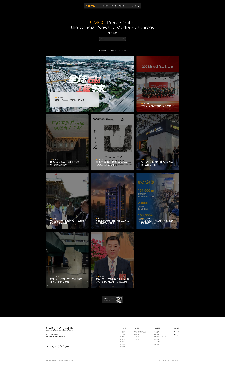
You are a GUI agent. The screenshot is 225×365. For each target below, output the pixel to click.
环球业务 (122, 337)
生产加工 (122, 334)
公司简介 (122, 332)
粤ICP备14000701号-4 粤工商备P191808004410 (59, 360)
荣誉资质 (122, 344)
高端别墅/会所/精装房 (160, 337)
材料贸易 (136, 334)
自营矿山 (136, 337)
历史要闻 (123, 50)
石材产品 (136, 339)
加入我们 (176, 331)
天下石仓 (168, 360)
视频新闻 (113, 50)
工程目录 (156, 344)
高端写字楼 (157, 341)
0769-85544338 (50, 337)
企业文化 (122, 341)
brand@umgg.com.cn (52, 334)
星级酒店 (156, 334)
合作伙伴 (122, 346)
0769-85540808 (60, 337)
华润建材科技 (175, 360)
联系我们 (176, 328)
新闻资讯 (176, 335)
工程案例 (157, 328)
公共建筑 (156, 332)
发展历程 (122, 339)
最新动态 (103, 50)
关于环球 (123, 328)
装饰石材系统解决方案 (140, 332)
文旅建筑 (156, 339)
